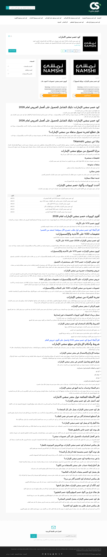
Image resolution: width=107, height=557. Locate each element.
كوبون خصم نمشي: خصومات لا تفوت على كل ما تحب (50, 81)
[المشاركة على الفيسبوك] (78, 50)
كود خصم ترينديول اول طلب (93, 22)
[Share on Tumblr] (69, 50)
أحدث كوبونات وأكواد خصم (77, 112)
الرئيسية (99, 18)
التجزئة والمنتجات (28, 66)
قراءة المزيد (77, 45)
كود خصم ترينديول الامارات (36, 18)
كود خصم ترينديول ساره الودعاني (53, 18)
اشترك (33, 536)
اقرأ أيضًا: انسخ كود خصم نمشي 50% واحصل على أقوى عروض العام (72, 340)
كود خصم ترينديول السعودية (89, 18)
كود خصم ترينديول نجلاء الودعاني (72, 18)
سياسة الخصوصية (18, 554)
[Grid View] (9, 36)
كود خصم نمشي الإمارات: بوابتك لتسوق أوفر (85, 81)
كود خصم (83, 419)
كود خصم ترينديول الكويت (20, 18)
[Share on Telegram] (65, 50)
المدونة (59, 22)
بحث (7, 7)
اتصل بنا (12, 554)
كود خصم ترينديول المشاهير (77, 22)
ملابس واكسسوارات (27, 74)
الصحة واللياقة (28, 70)
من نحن (7, 554)
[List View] (11, 36)
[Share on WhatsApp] (62, 50)
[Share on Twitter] (75, 50)
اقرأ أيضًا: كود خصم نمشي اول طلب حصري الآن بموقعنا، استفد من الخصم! (69, 230)
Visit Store (12, 50)
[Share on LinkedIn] (72, 50)
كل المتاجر (65, 22)
